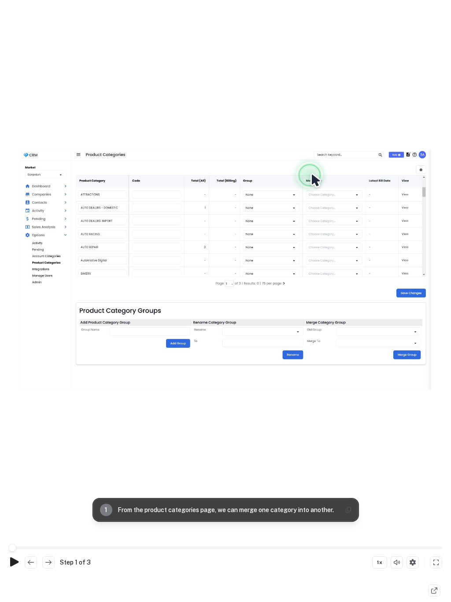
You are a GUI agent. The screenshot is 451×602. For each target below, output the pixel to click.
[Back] (31, 562)
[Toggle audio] (397, 562)
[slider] (12, 547)
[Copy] (348, 510)
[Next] (48, 562)
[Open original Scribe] (434, 590)
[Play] (14, 562)
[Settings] (413, 562)
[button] (225, 269)
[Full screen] (436, 562)
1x (379, 562)
